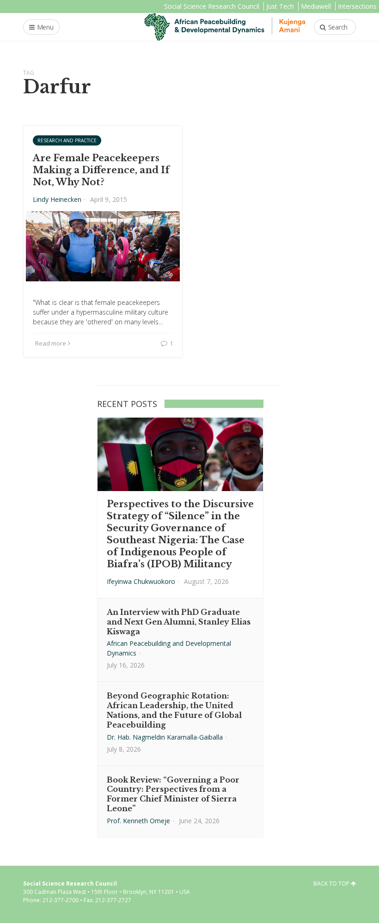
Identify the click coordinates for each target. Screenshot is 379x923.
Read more (50, 343)
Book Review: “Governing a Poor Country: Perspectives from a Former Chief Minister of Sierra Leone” (173, 794)
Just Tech (280, 6)
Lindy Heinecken (57, 199)
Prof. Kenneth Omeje (138, 820)
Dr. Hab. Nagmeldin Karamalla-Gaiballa (165, 737)
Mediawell (316, 6)
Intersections (357, 6)
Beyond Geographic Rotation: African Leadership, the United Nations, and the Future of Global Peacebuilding (174, 710)
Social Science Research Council (211, 6)
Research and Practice (67, 140)
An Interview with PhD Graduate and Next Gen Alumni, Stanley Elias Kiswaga (179, 621)
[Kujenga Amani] (225, 27)
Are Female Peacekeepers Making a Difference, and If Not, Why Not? (101, 170)
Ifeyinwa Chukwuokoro (141, 581)
